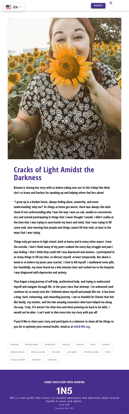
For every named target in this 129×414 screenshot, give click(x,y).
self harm (72, 351)
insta (93, 344)
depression (50, 344)
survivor (36, 359)
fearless (66, 344)
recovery (56, 351)
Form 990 (64, 404)
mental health (17, 351)
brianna (14, 344)
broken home (31, 344)
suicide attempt (17, 359)
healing (80, 344)
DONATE (98, 5)
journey (106, 344)
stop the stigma (90, 351)
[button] (114, 3)
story (107, 351)
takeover (52, 359)
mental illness (38, 351)
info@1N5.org (82, 326)
